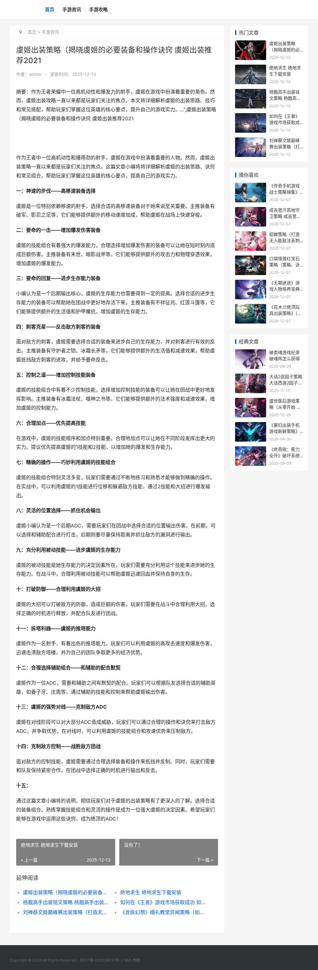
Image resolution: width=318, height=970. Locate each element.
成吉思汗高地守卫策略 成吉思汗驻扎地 (285, 216)
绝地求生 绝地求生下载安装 (150, 892)
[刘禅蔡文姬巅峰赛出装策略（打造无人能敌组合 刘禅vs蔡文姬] (250, 141)
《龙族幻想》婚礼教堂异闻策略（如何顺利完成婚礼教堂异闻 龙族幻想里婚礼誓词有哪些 (164, 912)
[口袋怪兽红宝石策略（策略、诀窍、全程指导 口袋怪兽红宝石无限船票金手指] (250, 259)
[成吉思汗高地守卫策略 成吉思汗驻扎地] (250, 211)
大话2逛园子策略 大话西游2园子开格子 (285, 382)
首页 (49, 9)
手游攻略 (98, 9)
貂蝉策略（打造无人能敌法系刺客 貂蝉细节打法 (285, 240)
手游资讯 (71, 9)
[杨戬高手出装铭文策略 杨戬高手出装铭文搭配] (250, 92)
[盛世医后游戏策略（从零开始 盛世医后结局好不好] (250, 401)
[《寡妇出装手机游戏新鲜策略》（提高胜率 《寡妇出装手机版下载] (250, 426)
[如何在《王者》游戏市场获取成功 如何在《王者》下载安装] (250, 117)
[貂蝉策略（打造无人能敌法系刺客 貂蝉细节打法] (250, 235)
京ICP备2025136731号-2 (101, 960)
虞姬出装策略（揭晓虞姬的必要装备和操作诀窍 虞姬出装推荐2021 (67, 892)
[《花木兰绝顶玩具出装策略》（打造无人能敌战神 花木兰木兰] (250, 307)
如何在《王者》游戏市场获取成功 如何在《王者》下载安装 (164, 902)
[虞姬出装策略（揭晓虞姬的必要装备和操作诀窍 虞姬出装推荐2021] (250, 44)
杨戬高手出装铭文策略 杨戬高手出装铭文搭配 (67, 902)
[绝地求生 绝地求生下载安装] (250, 68)
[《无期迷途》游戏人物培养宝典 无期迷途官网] (250, 283)
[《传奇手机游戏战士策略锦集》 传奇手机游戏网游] (250, 186)
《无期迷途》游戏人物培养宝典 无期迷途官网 (284, 288)
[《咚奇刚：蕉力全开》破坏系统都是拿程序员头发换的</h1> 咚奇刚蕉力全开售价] (250, 450)
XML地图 (132, 960)
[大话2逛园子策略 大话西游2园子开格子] (250, 377)
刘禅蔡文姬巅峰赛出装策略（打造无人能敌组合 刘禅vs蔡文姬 (67, 912)
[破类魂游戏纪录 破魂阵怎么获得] (250, 353)
